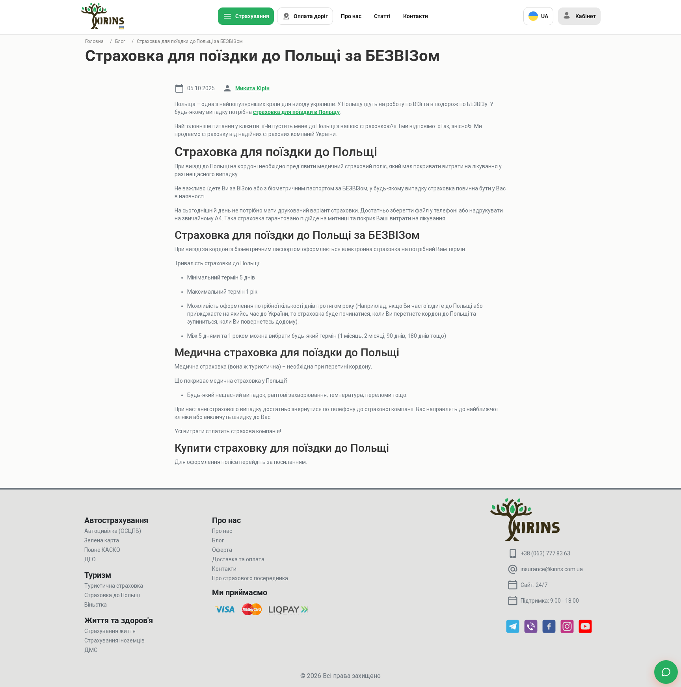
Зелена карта (101, 540)
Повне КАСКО (102, 550)
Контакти (415, 16)
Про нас (351, 16)
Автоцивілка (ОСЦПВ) (112, 531)
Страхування (252, 16)
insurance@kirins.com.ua (552, 569)
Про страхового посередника (250, 578)
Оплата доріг (311, 16)
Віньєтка (95, 604)
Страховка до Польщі (112, 595)
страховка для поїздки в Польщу (296, 112)
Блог (120, 41)
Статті (382, 16)
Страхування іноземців (114, 640)
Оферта (222, 550)
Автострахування (116, 520)
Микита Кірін (252, 88)
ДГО (90, 559)
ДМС (90, 650)
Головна (94, 41)
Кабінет (585, 16)
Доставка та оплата (238, 559)
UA (544, 16)
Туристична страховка (113, 586)
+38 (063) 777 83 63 (545, 553)
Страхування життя (110, 631)
